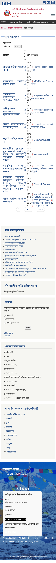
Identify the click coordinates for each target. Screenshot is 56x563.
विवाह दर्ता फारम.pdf (41, 200)
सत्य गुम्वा (9, 427)
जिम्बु (8, 448)
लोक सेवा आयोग (10, 249)
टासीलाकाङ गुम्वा (11, 435)
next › (28, 209)
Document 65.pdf (42, 140)
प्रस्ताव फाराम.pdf (41, 154)
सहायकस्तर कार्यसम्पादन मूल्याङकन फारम (11, 97)
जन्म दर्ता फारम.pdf (41, 206)
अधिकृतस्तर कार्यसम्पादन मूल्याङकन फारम (11, 111)
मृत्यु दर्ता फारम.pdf (41, 194)
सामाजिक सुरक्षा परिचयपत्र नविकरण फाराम (13, 168)
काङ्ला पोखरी (11, 452)
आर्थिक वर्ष (7, 43)
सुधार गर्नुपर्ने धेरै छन (12, 323)
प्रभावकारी (9, 315)
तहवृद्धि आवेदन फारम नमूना (13, 68)
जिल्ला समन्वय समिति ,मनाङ (14, 246)
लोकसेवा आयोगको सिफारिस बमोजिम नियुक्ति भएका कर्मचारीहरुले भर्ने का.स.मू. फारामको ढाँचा (13, 184)
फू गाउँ (8, 423)
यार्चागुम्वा (9, 443)
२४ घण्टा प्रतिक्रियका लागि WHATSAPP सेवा (20, 240)
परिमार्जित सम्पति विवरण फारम (13, 83)
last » (40, 209)
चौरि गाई (8, 439)
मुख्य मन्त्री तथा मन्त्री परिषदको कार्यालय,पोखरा (20, 256)
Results (7, 336)
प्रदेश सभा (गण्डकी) (11, 259)
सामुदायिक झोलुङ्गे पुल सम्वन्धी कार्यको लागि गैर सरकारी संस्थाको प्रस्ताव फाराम (13, 154)
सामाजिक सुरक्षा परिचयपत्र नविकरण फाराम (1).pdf (42, 168)
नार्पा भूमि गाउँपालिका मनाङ (17, 474)
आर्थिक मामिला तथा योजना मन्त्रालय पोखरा (19, 262)
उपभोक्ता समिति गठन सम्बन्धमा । (34, 22)
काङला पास (10, 431)
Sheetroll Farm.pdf (42, 184)
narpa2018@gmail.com (15, 519)
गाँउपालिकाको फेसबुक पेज (13, 236)
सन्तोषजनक (10, 319)
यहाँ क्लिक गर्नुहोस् (10, 532)
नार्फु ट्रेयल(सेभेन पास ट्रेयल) (15, 414)
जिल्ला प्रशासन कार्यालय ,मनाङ (15, 243)
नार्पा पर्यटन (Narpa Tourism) (15, 275)
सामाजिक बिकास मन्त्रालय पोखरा (15, 265)
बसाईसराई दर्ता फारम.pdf (41, 203)
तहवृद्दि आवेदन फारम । (13, 140)
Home (3, 28)
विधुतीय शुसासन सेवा (15, 28)
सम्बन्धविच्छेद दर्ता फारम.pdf (41, 197)
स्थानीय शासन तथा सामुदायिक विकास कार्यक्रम (20, 272)
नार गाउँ (9, 418)
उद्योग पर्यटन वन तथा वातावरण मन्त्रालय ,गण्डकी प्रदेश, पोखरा (25, 269)
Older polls (8, 333)
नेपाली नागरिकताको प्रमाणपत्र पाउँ (13, 126)
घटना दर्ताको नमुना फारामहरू (13, 200)
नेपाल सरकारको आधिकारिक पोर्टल (16, 252)
